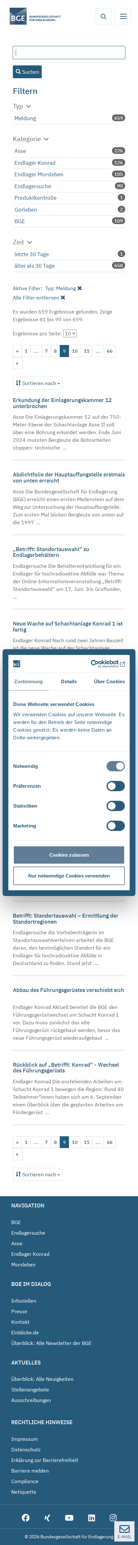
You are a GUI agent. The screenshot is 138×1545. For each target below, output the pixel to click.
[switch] (116, 786)
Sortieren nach (39, 383)
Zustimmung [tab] (28, 681)
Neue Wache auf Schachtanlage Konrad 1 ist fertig (68, 626)
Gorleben (25, 209)
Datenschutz (25, 1449)
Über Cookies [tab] (109, 681)
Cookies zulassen (69, 854)
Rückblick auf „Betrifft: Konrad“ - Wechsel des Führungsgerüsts (66, 1067)
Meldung (25, 118)
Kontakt (20, 1322)
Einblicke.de (25, 1332)
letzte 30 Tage (31, 254)
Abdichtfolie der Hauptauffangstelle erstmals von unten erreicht (69, 477)
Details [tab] (69, 681)
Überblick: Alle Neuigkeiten (42, 1379)
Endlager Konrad (35, 162)
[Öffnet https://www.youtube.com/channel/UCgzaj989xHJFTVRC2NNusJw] (69, 1518)
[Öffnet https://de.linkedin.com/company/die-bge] (91, 1518)
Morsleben (23, 1264)
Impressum (24, 1439)
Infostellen (23, 1300)
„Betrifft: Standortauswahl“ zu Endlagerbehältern (51, 552)
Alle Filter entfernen (36, 297)
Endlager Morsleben (39, 174)
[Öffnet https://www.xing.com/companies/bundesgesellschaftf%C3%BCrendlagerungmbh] (47, 1518)
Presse (19, 1311)
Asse (20, 151)
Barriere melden (30, 1470)
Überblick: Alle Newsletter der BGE (51, 1343)
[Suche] (103, 16)
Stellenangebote (30, 1389)
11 (87, 351)
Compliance (25, 1481)
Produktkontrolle (35, 197)
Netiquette (23, 1492)
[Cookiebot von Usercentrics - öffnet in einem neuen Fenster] (97, 663)
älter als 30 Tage (34, 265)
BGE (19, 221)
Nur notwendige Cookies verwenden (69, 875)
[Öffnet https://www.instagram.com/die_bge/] (113, 1518)
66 (110, 351)
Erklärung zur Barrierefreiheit (44, 1460)
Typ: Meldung (60, 288)
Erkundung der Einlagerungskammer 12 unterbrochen (62, 403)
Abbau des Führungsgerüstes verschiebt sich (68, 990)
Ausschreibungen (31, 1400)
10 (75, 351)
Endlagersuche (32, 186)
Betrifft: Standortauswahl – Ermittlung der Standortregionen (65, 918)
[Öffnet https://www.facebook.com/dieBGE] (25, 1518)
